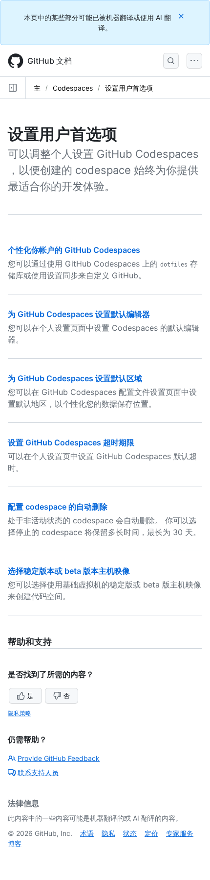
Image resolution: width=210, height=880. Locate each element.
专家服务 (179, 833)
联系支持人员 (38, 772)
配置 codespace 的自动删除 (57, 507)
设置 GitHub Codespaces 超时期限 (71, 442)
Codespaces (73, 88)
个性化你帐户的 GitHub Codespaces (74, 250)
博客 (14, 843)
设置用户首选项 (129, 88)
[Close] (182, 16)
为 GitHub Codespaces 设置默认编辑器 (79, 314)
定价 (151, 833)
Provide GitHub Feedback (59, 758)
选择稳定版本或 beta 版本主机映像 (69, 571)
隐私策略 (19, 713)
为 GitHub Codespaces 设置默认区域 (75, 378)
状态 (130, 833)
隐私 (108, 833)
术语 (87, 833)
